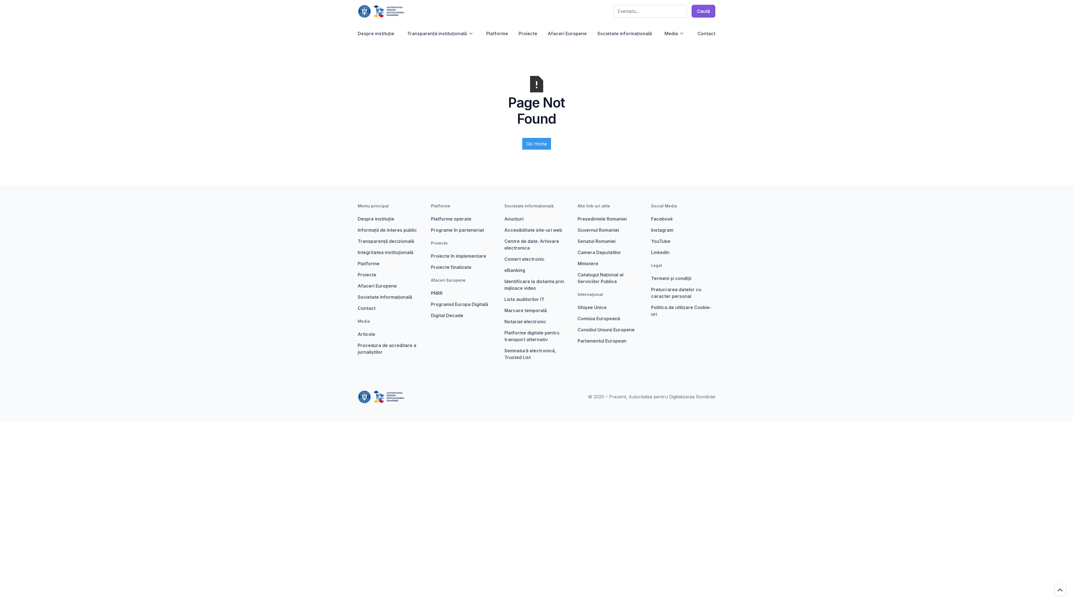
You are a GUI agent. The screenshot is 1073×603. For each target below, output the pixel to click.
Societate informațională (624, 33)
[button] (440, 33)
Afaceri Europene (567, 33)
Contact (706, 33)
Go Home (536, 144)
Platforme (497, 33)
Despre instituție (376, 33)
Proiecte (528, 33)
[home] (381, 11)
